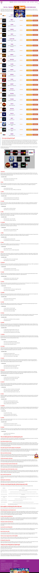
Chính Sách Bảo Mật (16, 564)
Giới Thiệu (15, 563)
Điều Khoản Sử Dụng (17, 566)
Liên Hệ (15, 567)
